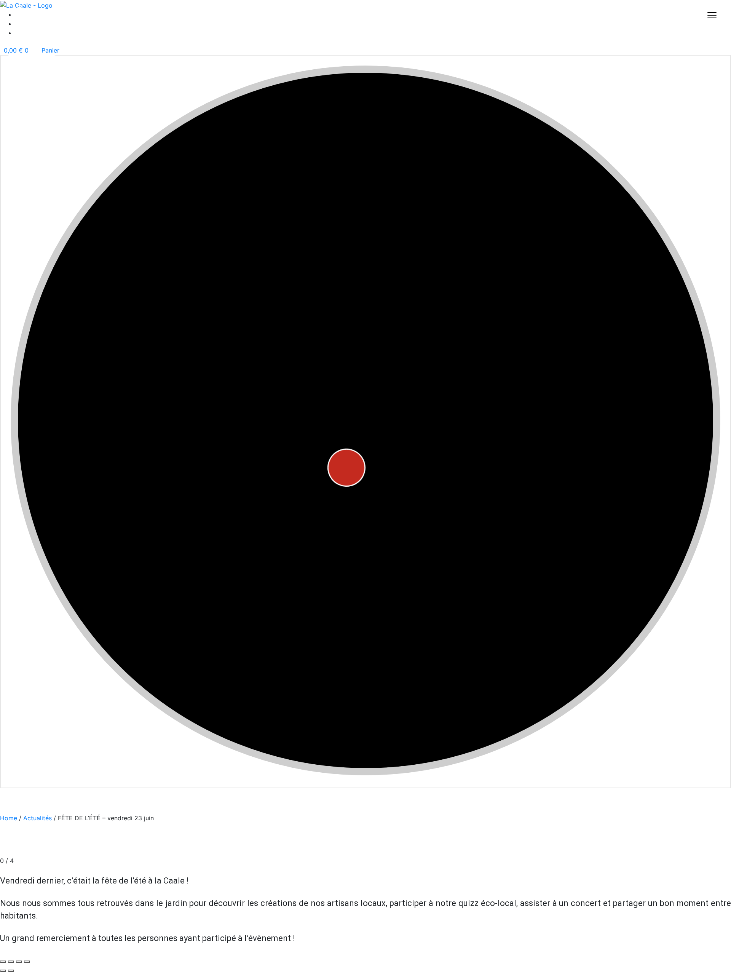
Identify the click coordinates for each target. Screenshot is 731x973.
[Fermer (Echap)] (27, 961)
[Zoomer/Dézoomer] (3, 961)
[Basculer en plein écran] (11, 961)
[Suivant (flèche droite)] (11, 971)
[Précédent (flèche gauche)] (3, 971)
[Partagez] (19, 961)
